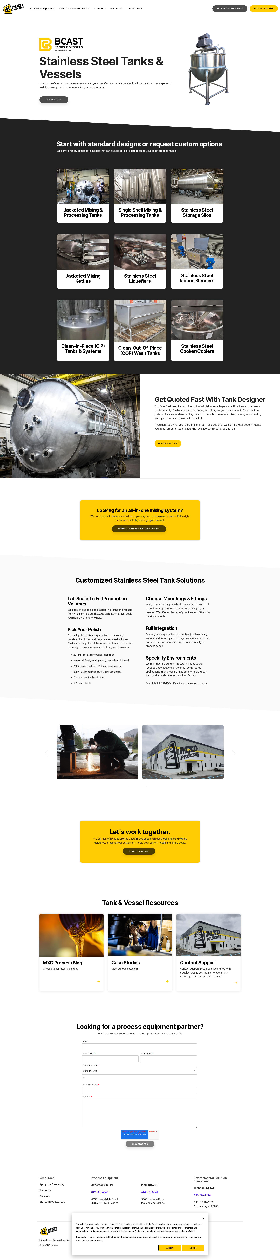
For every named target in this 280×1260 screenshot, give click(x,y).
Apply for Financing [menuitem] (52, 1184)
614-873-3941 (149, 1192)
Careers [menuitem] (44, 1196)
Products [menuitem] (45, 1190)
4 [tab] (148, 787)
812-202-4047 (99, 1192)
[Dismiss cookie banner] (203, 1219)
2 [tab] (136, 787)
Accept (169, 1248)
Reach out (183, 428)
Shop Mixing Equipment (230, 8)
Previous (48, 753)
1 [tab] (130, 787)
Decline (193, 1248)
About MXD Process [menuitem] (52, 1202)
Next (231, 753)
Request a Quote (263, 8)
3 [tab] (142, 787)
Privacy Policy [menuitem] (45, 1240)
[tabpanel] (97, 752)
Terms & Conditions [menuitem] (62, 1240)
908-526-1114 (202, 1195)
